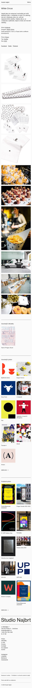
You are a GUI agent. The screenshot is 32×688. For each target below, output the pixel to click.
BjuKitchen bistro (5, 377)
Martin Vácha (10, 29)
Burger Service (20, 377)
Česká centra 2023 (21, 547)
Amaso (3, 464)
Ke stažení (4, 648)
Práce (3, 639)
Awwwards (4, 660)
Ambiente (7, 27)
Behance (4, 658)
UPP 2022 (19, 577)
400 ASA (3, 577)
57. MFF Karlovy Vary (6, 533)
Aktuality (4, 640)
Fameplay (19, 532)
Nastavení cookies (5, 675)
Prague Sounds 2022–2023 (23, 506)
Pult (2, 420)
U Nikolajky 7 (5, 627)
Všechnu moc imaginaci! (7, 558)
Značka (6, 39)
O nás (3, 642)
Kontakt (3, 646)
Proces (3, 644)
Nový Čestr (4, 397)
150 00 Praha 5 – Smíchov (9, 628)
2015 (5, 41)
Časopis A (3, 445)
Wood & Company (6, 596)
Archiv (3, 649)
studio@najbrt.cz (6, 630)
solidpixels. (13, 680)
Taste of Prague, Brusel (7, 347)
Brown (7, 37)
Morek (18, 444)
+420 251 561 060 (7, 632)
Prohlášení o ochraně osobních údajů (20, 675)
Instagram (4, 654)
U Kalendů (19, 397)
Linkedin (3, 656)
